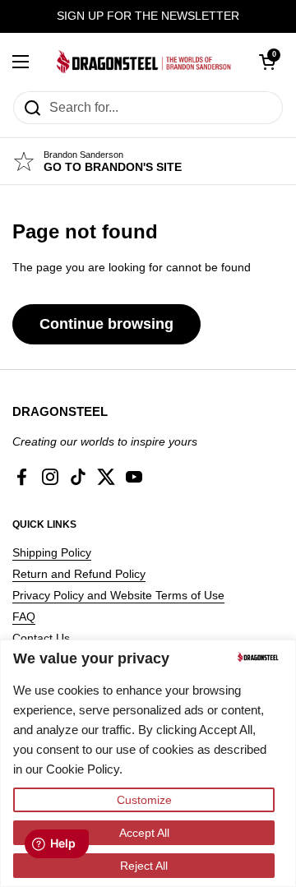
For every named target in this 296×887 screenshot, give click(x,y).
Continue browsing (106, 324)
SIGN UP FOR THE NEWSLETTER (148, 16)
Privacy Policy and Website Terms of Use (118, 595)
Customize (144, 799)
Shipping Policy (51, 552)
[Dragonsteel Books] (144, 61)
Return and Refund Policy (79, 573)
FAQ (23, 616)
